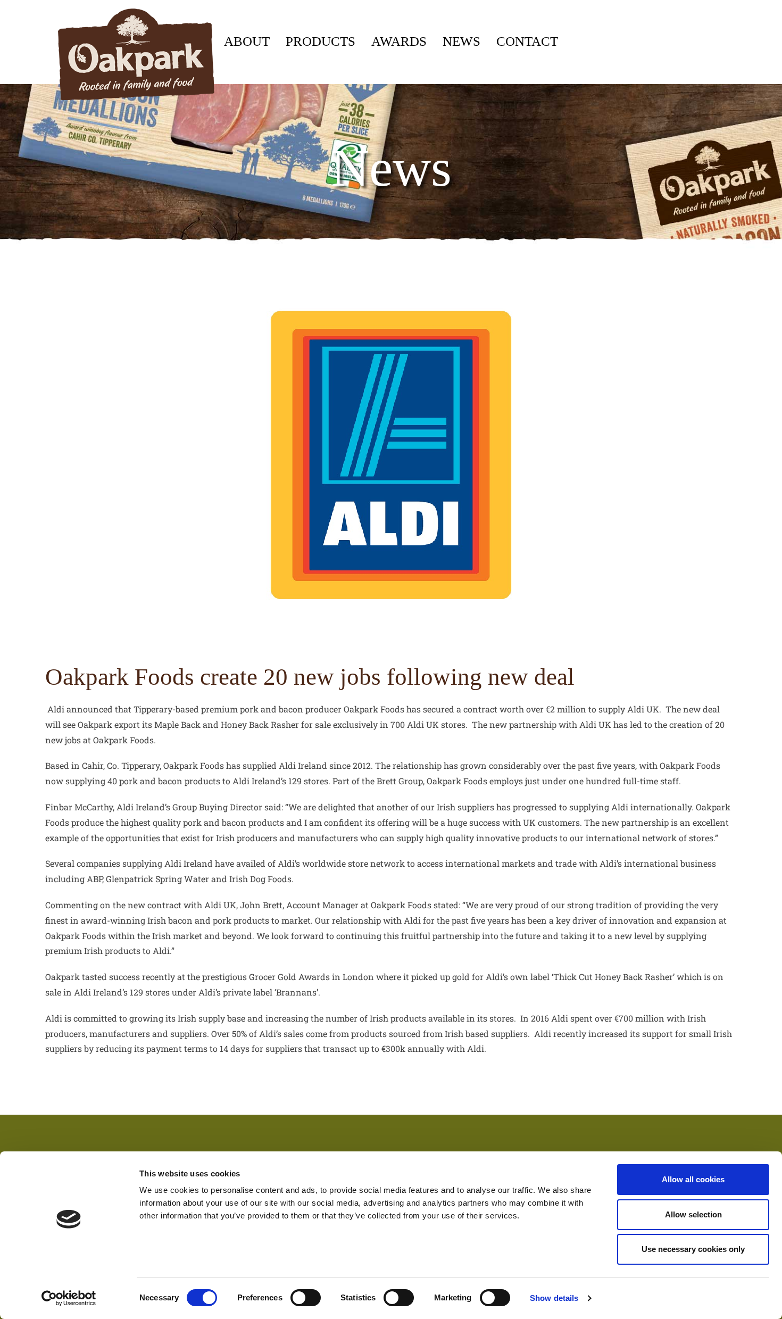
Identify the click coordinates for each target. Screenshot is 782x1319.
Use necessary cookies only (693, 1249)
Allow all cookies (693, 1179)
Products (320, 41)
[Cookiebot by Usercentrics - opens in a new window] (68, 1298)
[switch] (305, 1297)
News (461, 41)
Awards (399, 41)
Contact (527, 41)
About (247, 41)
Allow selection (693, 1214)
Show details (554, 1298)
